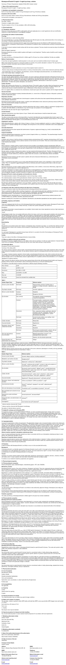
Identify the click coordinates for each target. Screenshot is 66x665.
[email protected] (5, 659)
